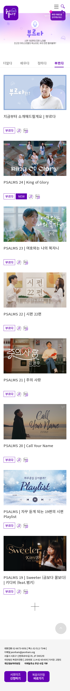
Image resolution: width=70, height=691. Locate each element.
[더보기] (35, 607)
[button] (11, 64)
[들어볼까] (11, 13)
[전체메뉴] (59, 6)
